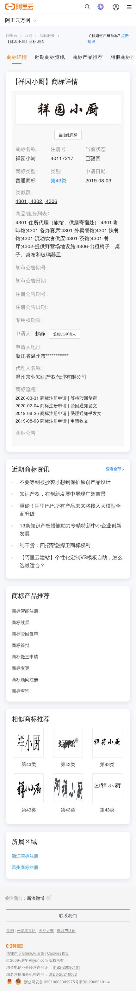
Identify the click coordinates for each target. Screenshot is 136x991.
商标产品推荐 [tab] (87, 56)
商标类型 (25, 171)
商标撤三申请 (25, 656)
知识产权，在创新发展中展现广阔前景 (63, 493)
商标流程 (25, 389)
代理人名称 (28, 368)
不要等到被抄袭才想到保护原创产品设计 (65, 481)
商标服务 (47, 35)
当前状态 (95, 149)
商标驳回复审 (25, 633)
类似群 (23, 192)
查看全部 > (115, 468)
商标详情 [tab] (17, 56)
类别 (56, 171)
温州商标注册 (25, 867)
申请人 (23, 333)
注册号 (58, 149)
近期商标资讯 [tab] (49, 56)
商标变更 (20, 668)
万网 (28, 35)
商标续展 (20, 622)
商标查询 (20, 691)
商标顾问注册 (25, 679)
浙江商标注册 (25, 856)
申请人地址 (28, 347)
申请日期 (95, 171)
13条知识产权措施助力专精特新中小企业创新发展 (70, 529)
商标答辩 (20, 645)
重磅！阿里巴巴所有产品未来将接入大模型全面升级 (70, 509)
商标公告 (25, 433)
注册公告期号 (30, 293)
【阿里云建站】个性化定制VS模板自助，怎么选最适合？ (71, 561)
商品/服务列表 (31, 213)
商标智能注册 (25, 610)
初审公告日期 (30, 280)
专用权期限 (28, 319)
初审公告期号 (30, 267)
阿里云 (11, 35)
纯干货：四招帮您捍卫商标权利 (55, 545)
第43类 (58, 180)
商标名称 (25, 149)
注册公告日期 (30, 306)
